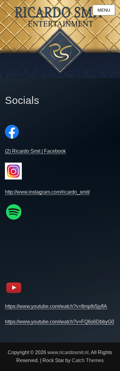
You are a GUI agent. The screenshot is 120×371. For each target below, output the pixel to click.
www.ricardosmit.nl (68, 352)
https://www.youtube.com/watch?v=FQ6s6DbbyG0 (59, 321)
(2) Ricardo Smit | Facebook (35, 151)
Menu (104, 10)
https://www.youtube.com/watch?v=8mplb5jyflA (56, 306)
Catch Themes (88, 360)
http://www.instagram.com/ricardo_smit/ (47, 192)
